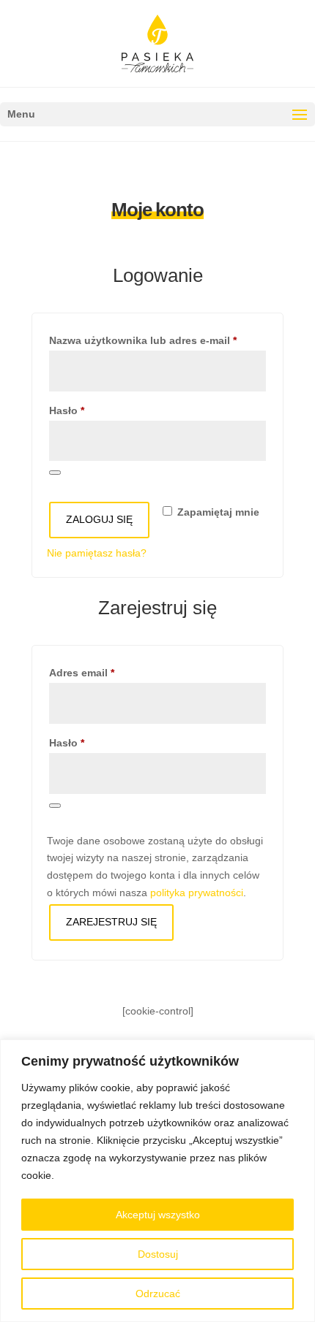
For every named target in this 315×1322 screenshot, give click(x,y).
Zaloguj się (99, 519)
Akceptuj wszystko (158, 1214)
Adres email (108, 672)
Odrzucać (158, 1293)
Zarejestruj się (111, 922)
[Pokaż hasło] (55, 472)
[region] (157, 1180)
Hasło (93, 410)
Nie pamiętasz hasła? (97, 553)
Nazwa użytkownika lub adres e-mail (157, 340)
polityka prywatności (196, 892)
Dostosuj (158, 1254)
